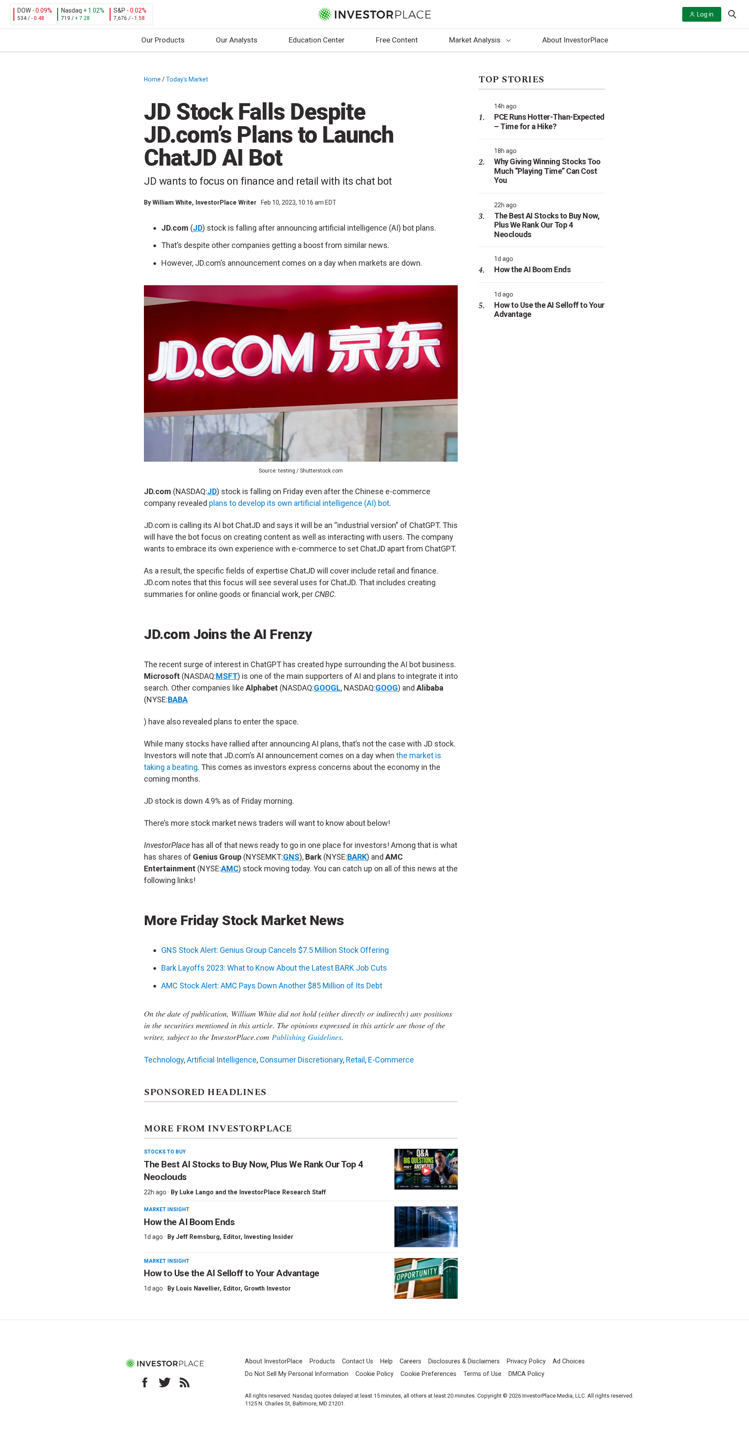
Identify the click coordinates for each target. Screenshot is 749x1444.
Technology (164, 1059)
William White (172, 202)
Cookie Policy (374, 1374)
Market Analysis (475, 40)
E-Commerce (391, 1059)
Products (322, 1361)
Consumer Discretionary (301, 1059)
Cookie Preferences (428, 1374)
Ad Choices (569, 1361)
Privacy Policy (526, 1361)
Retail (355, 1059)
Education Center (317, 40)
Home (152, 79)
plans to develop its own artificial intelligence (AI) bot (299, 503)
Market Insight (166, 1209)
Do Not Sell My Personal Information (296, 1374)
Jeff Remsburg (198, 1236)
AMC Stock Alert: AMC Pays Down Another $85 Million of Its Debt (271, 985)
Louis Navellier (198, 1288)
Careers (410, 1361)
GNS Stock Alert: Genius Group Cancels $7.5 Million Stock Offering (275, 950)
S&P (119, 10)
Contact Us (357, 1361)
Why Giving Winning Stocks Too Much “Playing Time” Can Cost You (547, 171)
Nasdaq (71, 10)
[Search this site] (732, 13)
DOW (24, 10)
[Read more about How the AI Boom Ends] (426, 1226)
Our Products (163, 40)
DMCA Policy (526, 1374)
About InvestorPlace (575, 40)
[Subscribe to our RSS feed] (184, 1382)
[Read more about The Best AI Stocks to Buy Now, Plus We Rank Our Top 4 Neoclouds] (426, 1169)
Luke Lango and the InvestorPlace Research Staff (252, 1192)
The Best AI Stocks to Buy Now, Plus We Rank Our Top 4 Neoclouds (546, 225)
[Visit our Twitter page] (164, 1382)
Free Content (397, 40)
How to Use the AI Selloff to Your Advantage (231, 1273)
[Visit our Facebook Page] (144, 1382)
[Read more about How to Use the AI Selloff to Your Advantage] (426, 1278)
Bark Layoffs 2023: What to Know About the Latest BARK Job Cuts (274, 967)
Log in (705, 14)
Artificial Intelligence (222, 1059)
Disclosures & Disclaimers (464, 1361)
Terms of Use (482, 1374)
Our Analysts (236, 40)
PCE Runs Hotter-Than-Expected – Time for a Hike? (549, 121)
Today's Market (187, 79)
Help (386, 1361)
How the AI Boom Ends (189, 1222)
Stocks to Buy (165, 1152)
